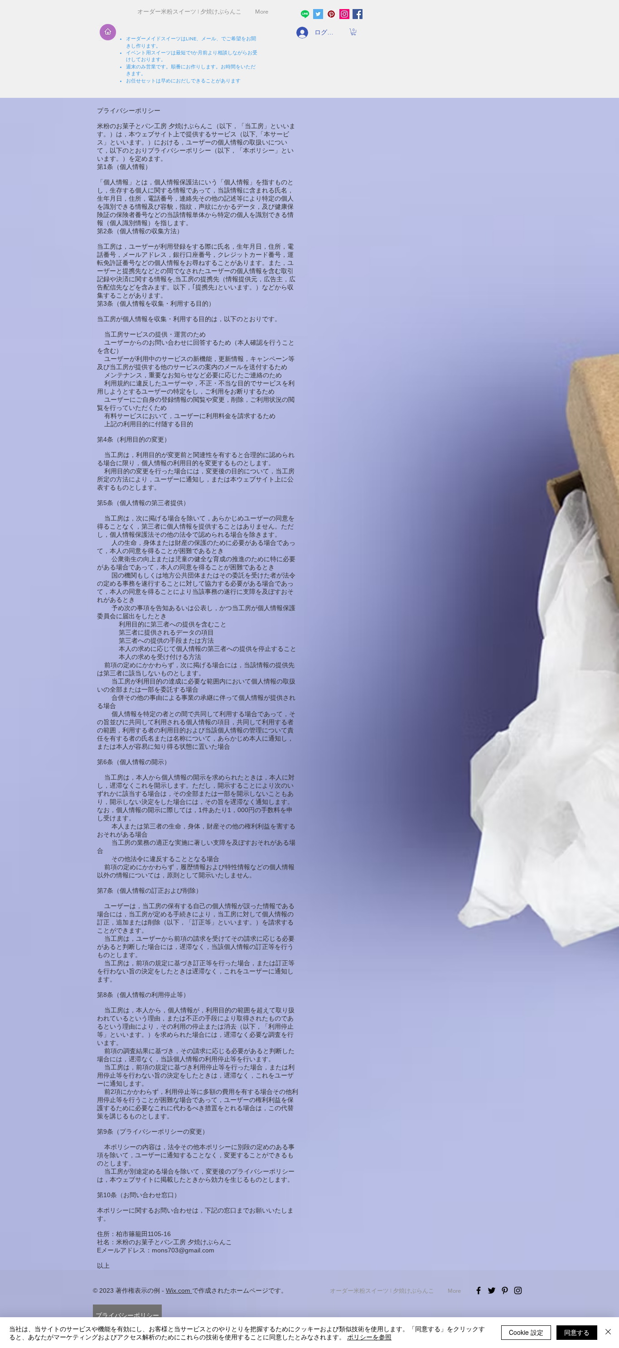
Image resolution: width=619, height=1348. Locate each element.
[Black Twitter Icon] (492, 1290)
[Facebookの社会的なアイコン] (358, 14)
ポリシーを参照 (369, 1336)
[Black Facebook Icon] (479, 1290)
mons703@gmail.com (183, 1250)
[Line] (305, 14)
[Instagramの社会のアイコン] (344, 14)
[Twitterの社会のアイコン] (318, 14)
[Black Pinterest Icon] (505, 1290)
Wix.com (179, 1290)
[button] (353, 32)
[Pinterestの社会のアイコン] (331, 14)
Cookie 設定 (526, 1332)
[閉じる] (608, 1332)
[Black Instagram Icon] (518, 1290)
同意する (577, 1332)
